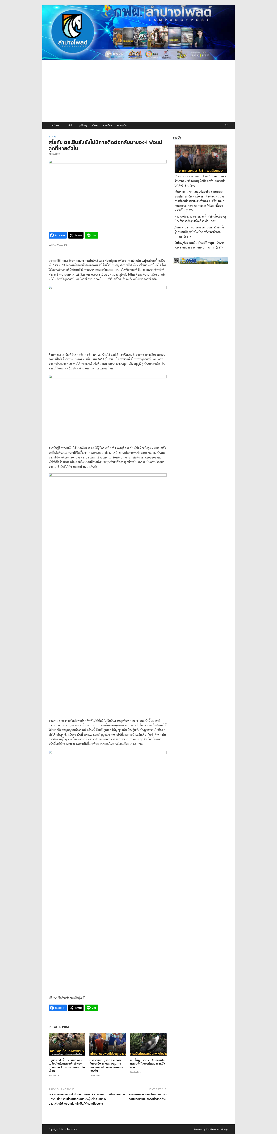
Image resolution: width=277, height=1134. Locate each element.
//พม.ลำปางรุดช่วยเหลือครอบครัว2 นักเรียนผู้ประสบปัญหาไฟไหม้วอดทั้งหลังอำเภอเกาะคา (200, 231)
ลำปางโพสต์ (72, 1129)
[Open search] (226, 125)
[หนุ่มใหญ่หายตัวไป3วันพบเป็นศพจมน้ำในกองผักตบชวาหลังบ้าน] (148, 1045)
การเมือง (107, 125)
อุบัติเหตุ (83, 125)
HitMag (224, 1129)
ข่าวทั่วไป (69, 125)
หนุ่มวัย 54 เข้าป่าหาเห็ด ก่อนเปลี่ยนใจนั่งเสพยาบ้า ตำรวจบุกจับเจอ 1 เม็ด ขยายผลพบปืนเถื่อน (67, 1065)
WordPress (211, 1129)
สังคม (95, 125)
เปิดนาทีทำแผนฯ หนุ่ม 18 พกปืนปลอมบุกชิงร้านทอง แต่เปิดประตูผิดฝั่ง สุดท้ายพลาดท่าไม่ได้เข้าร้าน (200, 180)
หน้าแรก (55, 125)
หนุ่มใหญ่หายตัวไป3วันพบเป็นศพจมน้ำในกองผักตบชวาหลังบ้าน (147, 1063)
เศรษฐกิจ (121, 125)
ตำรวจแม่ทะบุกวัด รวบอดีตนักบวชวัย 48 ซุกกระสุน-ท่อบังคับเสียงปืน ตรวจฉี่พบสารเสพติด (106, 1065)
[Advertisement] (138, 97)
